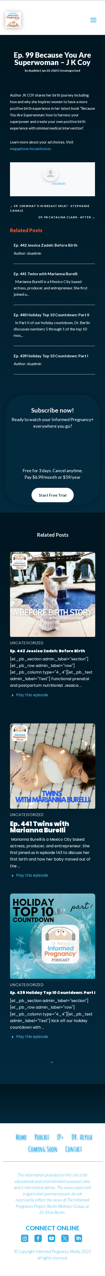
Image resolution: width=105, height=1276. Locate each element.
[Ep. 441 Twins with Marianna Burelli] (52, 766)
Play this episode (32, 695)
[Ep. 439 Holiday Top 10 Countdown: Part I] (52, 936)
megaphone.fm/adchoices (30, 148)
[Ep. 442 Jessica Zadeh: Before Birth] (52, 594)
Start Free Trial (52, 495)
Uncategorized (70, 70)
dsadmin (34, 70)
